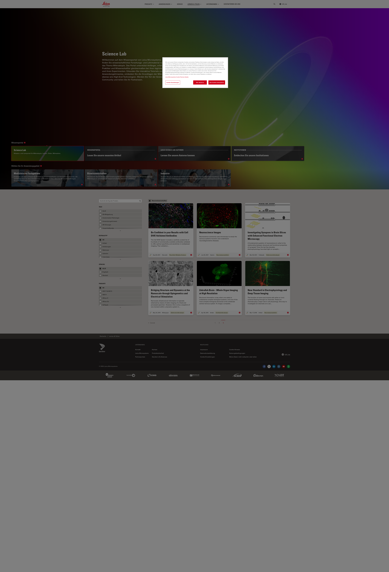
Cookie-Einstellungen (172, 82)
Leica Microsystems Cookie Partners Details (177, 77)
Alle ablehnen (200, 82)
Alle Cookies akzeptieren (216, 82)
